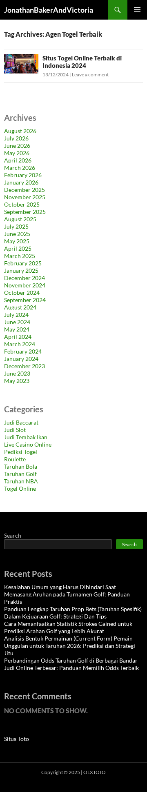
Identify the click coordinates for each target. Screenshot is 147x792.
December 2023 (24, 366)
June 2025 (17, 233)
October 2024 (22, 292)
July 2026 (16, 138)
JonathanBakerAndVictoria (48, 9)
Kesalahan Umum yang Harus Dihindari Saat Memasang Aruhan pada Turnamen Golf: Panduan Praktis (67, 594)
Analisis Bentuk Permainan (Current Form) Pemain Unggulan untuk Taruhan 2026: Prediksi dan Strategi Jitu (69, 645)
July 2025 (16, 226)
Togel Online (20, 488)
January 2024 (21, 358)
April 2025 (17, 248)
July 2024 (16, 314)
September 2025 (25, 211)
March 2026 (19, 167)
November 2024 (24, 285)
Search (12, 535)
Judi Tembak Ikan (25, 437)
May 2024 (16, 329)
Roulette (15, 459)
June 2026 (17, 145)
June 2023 (17, 373)
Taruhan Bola (20, 466)
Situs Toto (16, 738)
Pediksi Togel (20, 451)
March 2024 (19, 343)
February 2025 (23, 263)
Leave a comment (90, 74)
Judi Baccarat (21, 422)
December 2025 (24, 189)
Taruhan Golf (20, 473)
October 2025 (22, 204)
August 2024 (20, 307)
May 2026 (16, 152)
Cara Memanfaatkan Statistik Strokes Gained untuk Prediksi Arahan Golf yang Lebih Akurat (68, 627)
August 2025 (20, 219)
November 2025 (24, 197)
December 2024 (24, 277)
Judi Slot (15, 429)
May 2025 (16, 241)
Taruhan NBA (21, 481)
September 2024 (25, 299)
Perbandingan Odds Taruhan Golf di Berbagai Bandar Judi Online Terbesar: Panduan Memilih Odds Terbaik (71, 664)
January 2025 (21, 270)
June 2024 (17, 321)
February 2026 (23, 174)
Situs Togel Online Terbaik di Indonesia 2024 (82, 61)
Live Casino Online (27, 444)
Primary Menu (137, 10)
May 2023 (16, 380)
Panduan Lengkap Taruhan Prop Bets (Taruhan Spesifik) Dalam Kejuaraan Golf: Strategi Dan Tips (73, 612)
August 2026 (20, 130)
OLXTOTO (94, 772)
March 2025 (19, 255)
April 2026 (17, 160)
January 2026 (21, 182)
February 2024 (23, 351)
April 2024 (17, 336)
